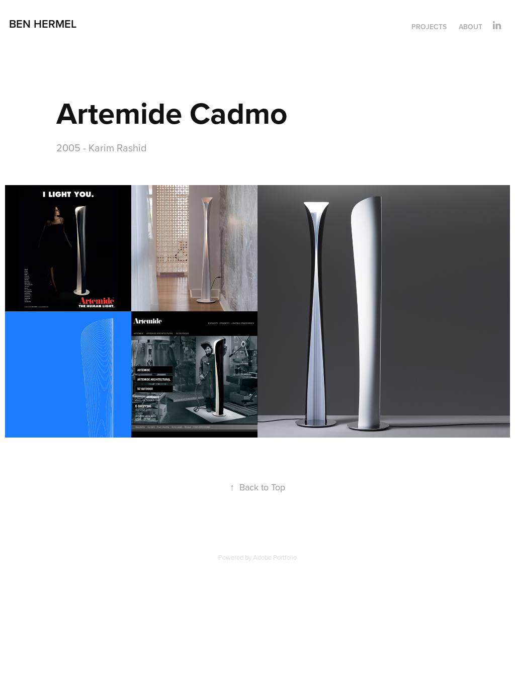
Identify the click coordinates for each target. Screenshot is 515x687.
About (470, 27)
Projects (429, 27)
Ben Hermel (42, 24)
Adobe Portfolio (275, 557)
